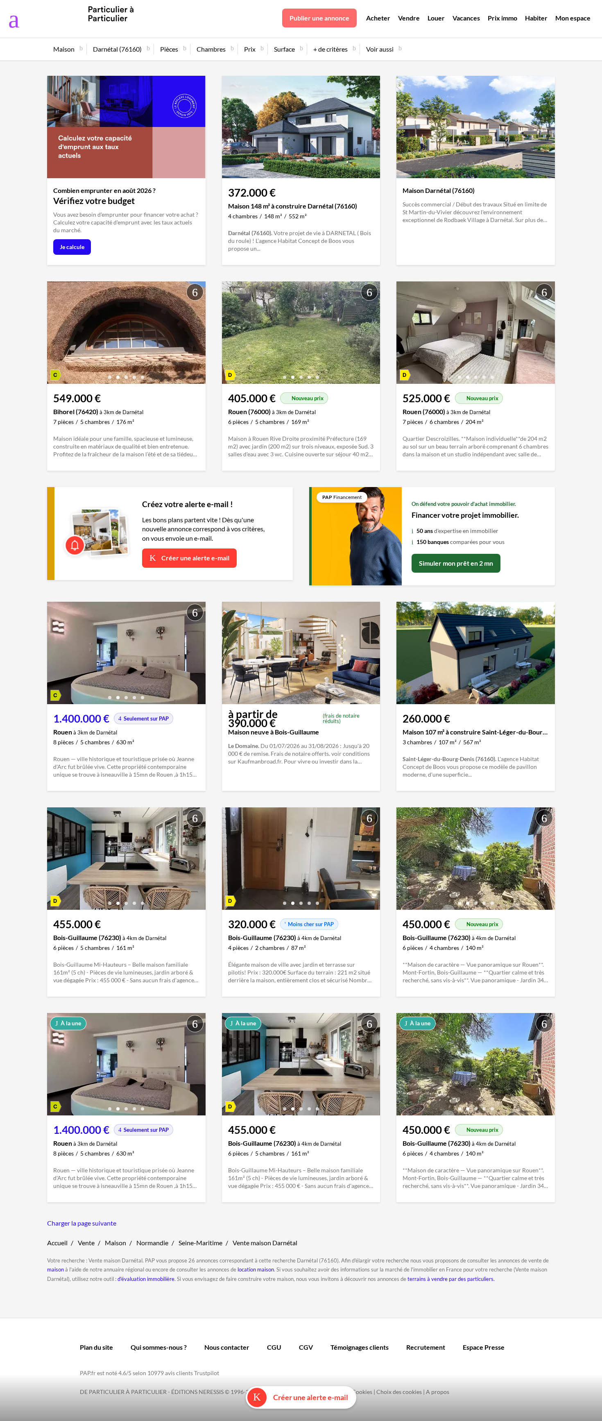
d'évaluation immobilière (146, 1279)
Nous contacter (226, 1347)
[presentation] (55, 334)
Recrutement (425, 1347)
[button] (110, 374)
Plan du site (96, 1347)
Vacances (466, 18)
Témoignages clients (359, 1347)
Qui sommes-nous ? (159, 1347)
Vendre (409, 18)
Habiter (536, 18)
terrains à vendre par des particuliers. (451, 1279)
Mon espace (573, 18)
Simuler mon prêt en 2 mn (456, 563)
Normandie (152, 1242)
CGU (274, 1347)
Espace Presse (484, 1347)
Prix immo (502, 18)
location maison (256, 1269)
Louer (436, 18)
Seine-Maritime (200, 1242)
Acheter (378, 18)
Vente (86, 1242)
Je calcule (72, 246)
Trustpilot (206, 1372)
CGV (306, 1347)
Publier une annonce (319, 18)
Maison (115, 1242)
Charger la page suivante (81, 1223)
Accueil (57, 1242)
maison (55, 1269)
